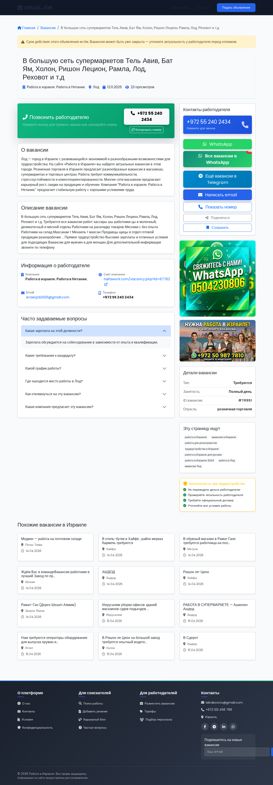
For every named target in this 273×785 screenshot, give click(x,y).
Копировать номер (148, 130)
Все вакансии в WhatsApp (228, 158)
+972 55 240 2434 (149, 116)
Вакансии (179, 7)
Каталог (204, 7)
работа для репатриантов (201, 443)
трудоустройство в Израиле (202, 449)
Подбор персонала (158, 719)
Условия (27, 719)
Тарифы (150, 711)
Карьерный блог (94, 719)
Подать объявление (236, 7)
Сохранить (220, 227)
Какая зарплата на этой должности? (53, 330)
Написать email (220, 195)
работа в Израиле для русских (203, 454)
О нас (26, 703)
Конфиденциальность (37, 727)
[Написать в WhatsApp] (233, 727)
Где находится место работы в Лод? (54, 381)
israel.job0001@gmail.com (47, 297)
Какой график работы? (43, 368)
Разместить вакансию (160, 703)
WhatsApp (220, 144)
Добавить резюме (95, 711)
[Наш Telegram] (214, 727)
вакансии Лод (193, 466)
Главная (28, 27)
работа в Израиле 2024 (199, 460)
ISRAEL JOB (38, 7)
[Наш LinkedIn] (224, 727)
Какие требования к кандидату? (50, 355)
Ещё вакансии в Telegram (220, 179)
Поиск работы (93, 703)
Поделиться (220, 217)
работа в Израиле (196, 437)
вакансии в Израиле (224, 437)
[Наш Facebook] (205, 727)
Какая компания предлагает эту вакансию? (59, 406)
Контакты (28, 711)
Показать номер (220, 207)
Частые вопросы (94, 727)
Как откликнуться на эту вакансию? (53, 394)
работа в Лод (227, 460)
